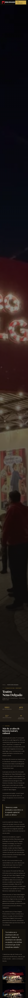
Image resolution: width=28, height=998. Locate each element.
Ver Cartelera (20, 2)
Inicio (4, 684)
